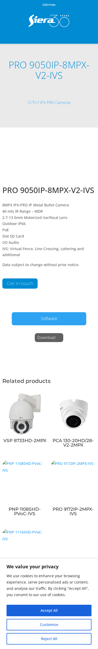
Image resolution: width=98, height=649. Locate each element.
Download (46, 337)
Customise (49, 624)
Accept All (49, 610)
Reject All (49, 638)
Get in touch (20, 283)
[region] (49, 604)
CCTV (32, 102)
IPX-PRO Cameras (55, 102)
